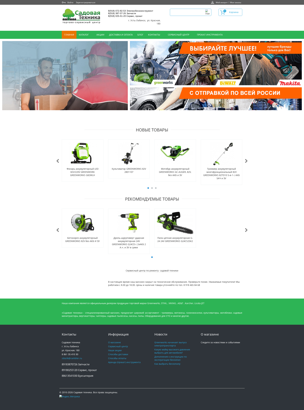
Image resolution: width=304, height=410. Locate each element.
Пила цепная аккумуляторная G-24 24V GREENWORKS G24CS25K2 (175, 239)
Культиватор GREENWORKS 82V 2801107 (129, 170)
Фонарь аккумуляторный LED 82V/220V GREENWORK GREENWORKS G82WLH (82, 172)
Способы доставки (118, 354)
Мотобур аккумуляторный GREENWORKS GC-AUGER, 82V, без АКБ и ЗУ (175, 172)
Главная (69, 34)
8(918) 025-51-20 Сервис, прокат (125, 16)
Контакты (154, 34)
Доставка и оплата (121, 34)
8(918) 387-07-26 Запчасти (122, 13)
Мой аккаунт (222, 2)
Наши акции (115, 350)
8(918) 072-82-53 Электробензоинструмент (130, 11)
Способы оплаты (117, 358)
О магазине (114, 342)
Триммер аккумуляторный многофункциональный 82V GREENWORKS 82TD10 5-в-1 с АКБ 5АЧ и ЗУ (221, 173)
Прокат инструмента (210, 34)
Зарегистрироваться (85, 2)
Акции (100, 34)
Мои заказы (235, 2)
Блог (140, 34)
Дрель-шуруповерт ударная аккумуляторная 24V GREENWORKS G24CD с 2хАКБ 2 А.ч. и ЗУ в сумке (129, 242)
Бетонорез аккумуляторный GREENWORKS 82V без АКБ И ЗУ (82, 239)
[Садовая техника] (81, 16)
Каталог (84, 34)
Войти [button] (70, 2)
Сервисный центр (179, 34)
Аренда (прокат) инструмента (124, 362)
